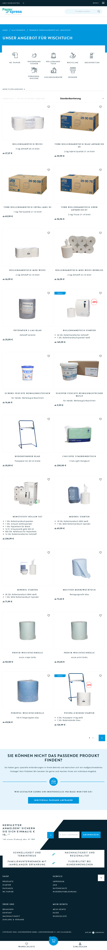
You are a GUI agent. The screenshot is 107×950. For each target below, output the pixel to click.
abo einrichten (11, 3)
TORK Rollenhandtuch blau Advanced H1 (79, 145)
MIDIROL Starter (79, 516)
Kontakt (7, 913)
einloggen (80, 946)
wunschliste (26, 946)
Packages (8, 888)
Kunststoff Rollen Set (28, 516)
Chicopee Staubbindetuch (79, 456)
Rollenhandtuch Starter (79, 330)
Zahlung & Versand (13, 919)
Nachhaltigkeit (11, 916)
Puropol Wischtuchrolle (27, 713)
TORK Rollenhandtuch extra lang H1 (28, 207)
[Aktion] (79, 690)
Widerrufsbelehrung (65, 892)
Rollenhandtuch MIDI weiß (27, 270)
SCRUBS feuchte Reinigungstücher (27, 393)
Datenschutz (60, 888)
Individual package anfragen (53, 800)
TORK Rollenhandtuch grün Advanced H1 (79, 208)
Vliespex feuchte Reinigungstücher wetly (79, 394)
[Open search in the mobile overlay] (83, 11)
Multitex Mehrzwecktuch (79, 589)
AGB (55, 885)
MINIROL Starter (27, 589)
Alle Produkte (18, 30)
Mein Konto (59, 909)
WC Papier (8, 892)
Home (5, 30)
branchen (8, 909)
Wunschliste (60, 916)
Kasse (56, 913)
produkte (8, 881)
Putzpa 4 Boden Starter (79, 713)
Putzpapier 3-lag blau (28, 330)
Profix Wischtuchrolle (27, 652)
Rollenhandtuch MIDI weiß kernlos (79, 270)
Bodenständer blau (27, 456)
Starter (7, 885)
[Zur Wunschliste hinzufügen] (48, 106)
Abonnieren (91, 834)
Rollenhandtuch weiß (28, 144)
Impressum (58, 881)
